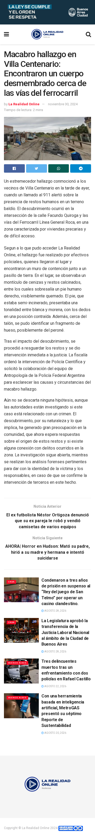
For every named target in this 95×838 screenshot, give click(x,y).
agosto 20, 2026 (55, 732)
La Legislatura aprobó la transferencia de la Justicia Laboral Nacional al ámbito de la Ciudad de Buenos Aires (65, 632)
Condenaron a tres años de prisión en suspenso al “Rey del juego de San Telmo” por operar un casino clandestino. (65, 592)
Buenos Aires (17, 663)
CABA (11, 582)
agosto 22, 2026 (55, 686)
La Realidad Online (24, 104)
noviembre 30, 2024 (63, 104)
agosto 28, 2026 (55, 610)
